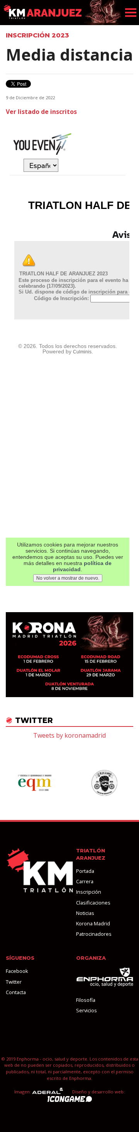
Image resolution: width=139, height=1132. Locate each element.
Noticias (85, 913)
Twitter (14, 981)
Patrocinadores (94, 933)
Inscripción (88, 891)
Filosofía (85, 999)
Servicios (86, 1010)
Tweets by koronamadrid (69, 735)
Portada (85, 870)
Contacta (16, 992)
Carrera (84, 881)
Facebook (17, 970)
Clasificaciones (93, 902)
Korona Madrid (93, 923)
